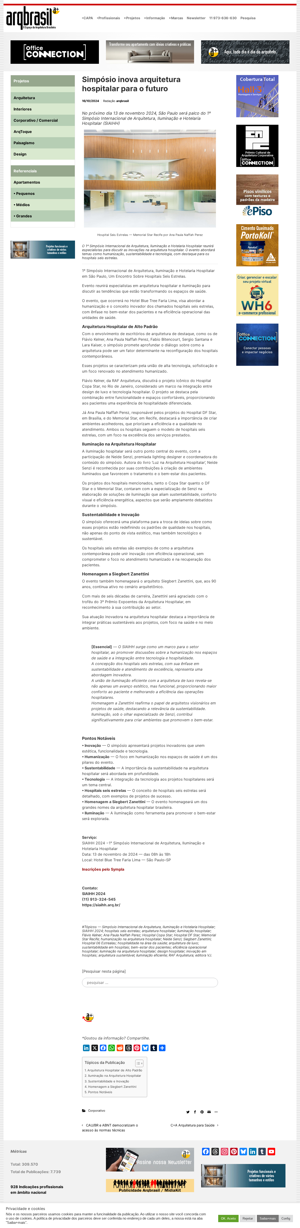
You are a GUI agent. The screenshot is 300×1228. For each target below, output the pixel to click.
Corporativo (96, 1110)
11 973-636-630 (223, 18)
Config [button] (285, 1218)
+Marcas (176, 18)
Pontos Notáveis (100, 1092)
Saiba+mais (268, 1218)
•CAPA (87, 18)
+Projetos (132, 18)
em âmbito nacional (28, 1192)
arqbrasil (122, 101)
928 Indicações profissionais (37, 1186)
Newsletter (196, 18)
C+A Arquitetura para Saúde (192, 1125)
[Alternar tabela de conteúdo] (137, 1063)
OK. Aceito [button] (228, 1218)
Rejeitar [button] (248, 1218)
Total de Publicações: (30, 1171)
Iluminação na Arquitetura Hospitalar (114, 1075)
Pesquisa (247, 18)
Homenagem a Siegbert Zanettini (112, 1086)
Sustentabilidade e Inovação (108, 1081)
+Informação (154, 18)
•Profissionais (108, 18)
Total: (16, 1164)
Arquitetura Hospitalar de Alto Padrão (114, 1070)
